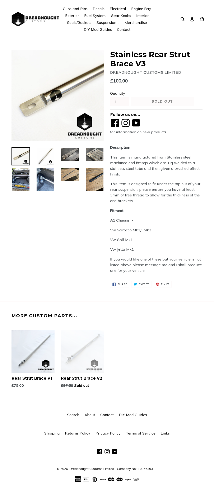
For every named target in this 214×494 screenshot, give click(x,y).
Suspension (109, 22)
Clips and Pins (75, 8)
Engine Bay (141, 8)
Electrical (118, 8)
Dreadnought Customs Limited (91, 469)
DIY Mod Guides (98, 29)
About (89, 414)
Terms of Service (140, 433)
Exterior (72, 15)
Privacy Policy (108, 433)
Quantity (117, 93)
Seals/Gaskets (79, 22)
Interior (142, 15)
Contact (123, 29)
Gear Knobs (121, 15)
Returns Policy (77, 433)
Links (165, 433)
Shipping (52, 433)
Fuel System (95, 15)
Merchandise (136, 22)
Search (73, 414)
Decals (98, 8)
